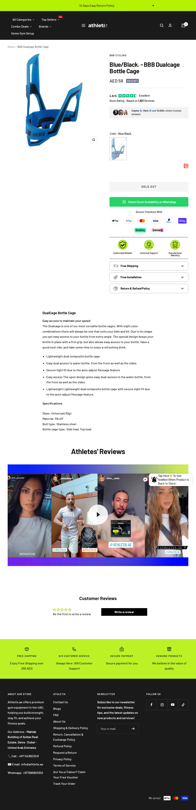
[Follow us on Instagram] (162, 704)
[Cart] (183, 25)
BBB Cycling (118, 55)
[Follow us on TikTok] (183, 704)
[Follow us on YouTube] (172, 704)
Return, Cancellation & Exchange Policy (68, 737)
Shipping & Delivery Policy (70, 728)
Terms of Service (64, 765)
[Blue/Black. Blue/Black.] (118, 148)
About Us (59, 721)
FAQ (55, 715)
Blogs (57, 708)
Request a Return (65, 752)
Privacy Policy (62, 759)
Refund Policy (62, 746)
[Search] (161, 25)
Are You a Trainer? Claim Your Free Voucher (69, 774)
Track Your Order (64, 783)
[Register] (133, 728)
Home (11, 46)
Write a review (124, 612)
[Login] (170, 25)
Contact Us (60, 702)
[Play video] (98, 515)
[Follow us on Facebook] (151, 704)
